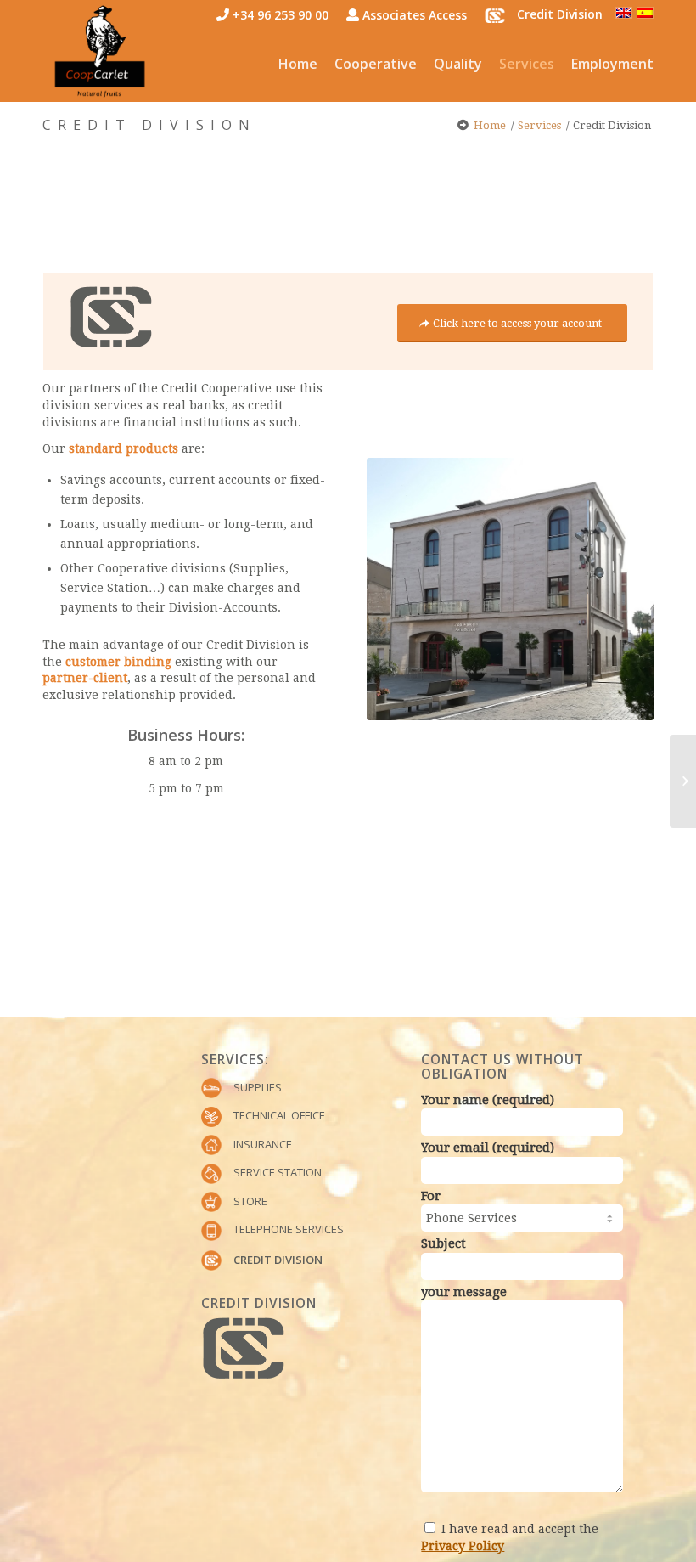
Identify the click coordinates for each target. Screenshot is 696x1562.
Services (539, 125)
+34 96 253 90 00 (278, 15)
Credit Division (149, 125)
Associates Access (413, 15)
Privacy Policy (462, 1546)
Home (490, 125)
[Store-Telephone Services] (683, 781)
